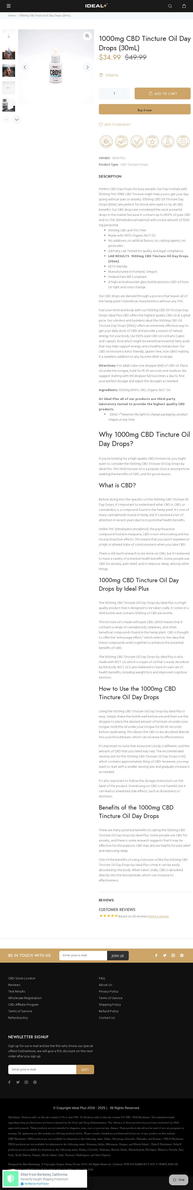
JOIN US (118, 956)
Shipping (111, 75)
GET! (85, 1069)
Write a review (158, 916)
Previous (24, 67)
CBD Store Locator (21, 978)
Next (87, 67)
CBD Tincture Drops (134, 164)
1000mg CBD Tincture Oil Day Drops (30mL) (148, 259)
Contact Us (107, 1018)
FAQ (102, 978)
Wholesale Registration (25, 998)
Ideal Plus (118, 158)
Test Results (16, 991)
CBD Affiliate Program (23, 1005)
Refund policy (18, 1018)
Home (12, 15)
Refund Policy (109, 1011)
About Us (105, 985)
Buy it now (145, 110)
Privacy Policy (108, 991)
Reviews (14, 985)
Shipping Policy (110, 1005)
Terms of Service (20, 1011)
